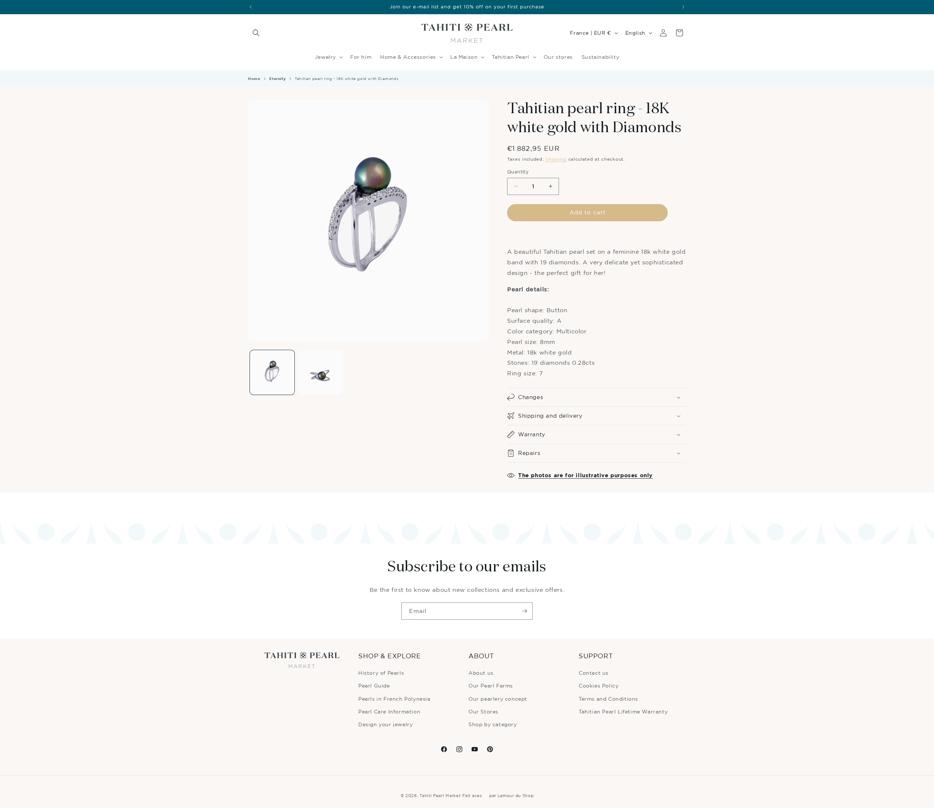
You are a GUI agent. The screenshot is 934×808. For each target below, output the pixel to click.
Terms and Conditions (608, 698)
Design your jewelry (385, 724)
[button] (256, 33)
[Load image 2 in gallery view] (320, 372)
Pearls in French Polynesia (394, 698)
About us (481, 672)
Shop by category (492, 724)
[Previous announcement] (251, 7)
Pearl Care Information (389, 711)
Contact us (594, 672)
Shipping (556, 159)
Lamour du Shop (516, 795)
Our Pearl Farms (490, 685)
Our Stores (483, 711)
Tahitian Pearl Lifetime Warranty (623, 711)
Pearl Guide (374, 685)
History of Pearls (381, 672)
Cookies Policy (598, 685)
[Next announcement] (683, 7)
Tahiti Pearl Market (440, 795)
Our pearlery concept (497, 698)
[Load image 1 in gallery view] (272, 372)
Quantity (518, 171)
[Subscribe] (524, 611)
